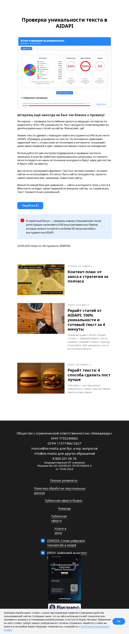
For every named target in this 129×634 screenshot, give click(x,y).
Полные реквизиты (63, 480)
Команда (64, 508)
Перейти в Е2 (30, 205)
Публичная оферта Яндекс (64, 500)
